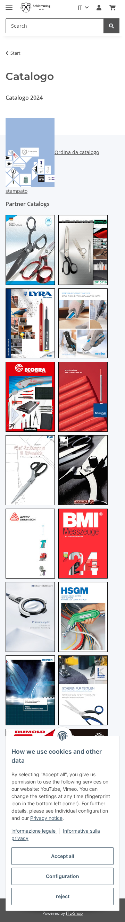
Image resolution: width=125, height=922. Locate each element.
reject (62, 896)
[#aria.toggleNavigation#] (9, 4)
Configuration (62, 876)
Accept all (62, 856)
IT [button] (80, 7)
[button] (99, 8)
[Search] (111, 25)
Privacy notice (46, 818)
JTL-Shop (74, 913)
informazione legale (34, 831)
